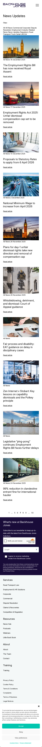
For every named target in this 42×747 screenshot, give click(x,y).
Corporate (26, 28)
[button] (39, 706)
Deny (21, 732)
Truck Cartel (15, 34)
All (4, 28)
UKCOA (24, 34)
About (5, 649)
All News (8, 28)
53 (32, 513)
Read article (7, 76)
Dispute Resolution (10, 603)
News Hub (7, 624)
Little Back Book (9, 637)
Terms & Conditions (10, 689)
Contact (6, 658)
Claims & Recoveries (11, 607)
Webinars (6, 633)
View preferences (21, 738)
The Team (7, 654)
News (5, 32)
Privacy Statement (25, 743)
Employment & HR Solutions (14, 589)
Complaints (7, 693)
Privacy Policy (8, 680)
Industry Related (28, 30)
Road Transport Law (11, 585)
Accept (21, 726)
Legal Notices (8, 701)
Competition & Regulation (13, 612)
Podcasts (7, 628)
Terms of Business (10, 697)
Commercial (17, 28)
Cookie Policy (14, 743)
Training (6, 670)
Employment (17, 30)
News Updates (14, 32)
